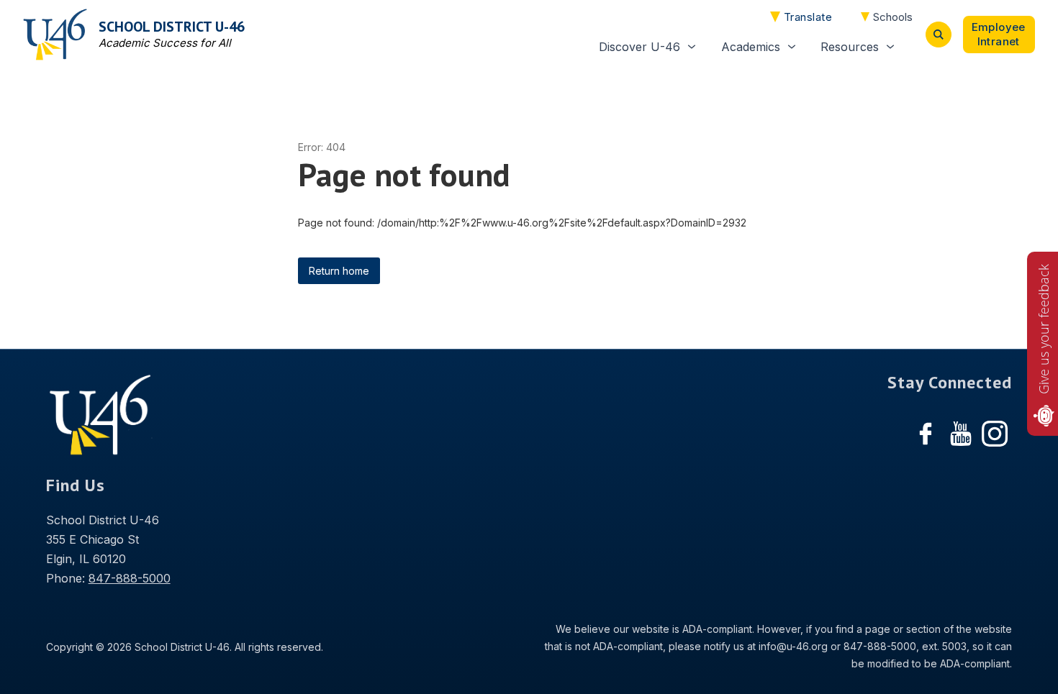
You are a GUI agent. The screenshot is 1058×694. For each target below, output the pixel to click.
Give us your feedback (1043, 329)
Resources (849, 47)
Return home (339, 271)
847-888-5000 (130, 578)
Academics (750, 47)
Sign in (999, 34)
